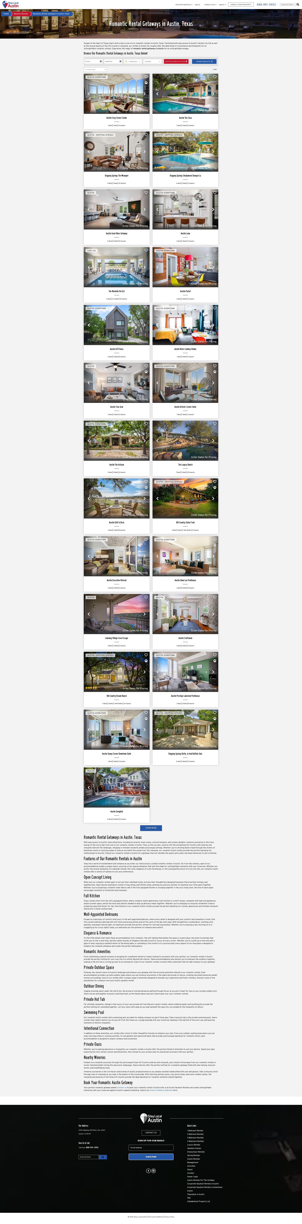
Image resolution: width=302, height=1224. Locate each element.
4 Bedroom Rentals (195, 1141)
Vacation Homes (194, 1148)
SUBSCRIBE (151, 1156)
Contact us (121, 1088)
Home (6, 14)
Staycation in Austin (195, 1194)
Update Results (203, 62)
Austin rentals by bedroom (161, 1090)
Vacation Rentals (183, 5)
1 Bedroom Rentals (195, 1131)
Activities (191, 1166)
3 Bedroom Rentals (195, 1138)
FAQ (189, 1198)
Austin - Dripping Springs (100, 135)
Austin (90, 193)
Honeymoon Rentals (196, 1152)
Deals (197, 5)
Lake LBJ (91, 251)
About (222, 5)
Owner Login (192, 1177)
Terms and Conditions (155, 1217)
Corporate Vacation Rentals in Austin (203, 1184)
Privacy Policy (169, 1217)
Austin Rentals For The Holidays (200, 1180)
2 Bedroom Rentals (195, 1134)
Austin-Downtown (96, 77)
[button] (176, 61)
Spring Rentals (193, 1155)
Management (192, 1162)
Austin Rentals (193, 1159)
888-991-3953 (92, 1147)
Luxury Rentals (193, 1145)
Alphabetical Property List (198, 1201)
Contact (190, 1173)
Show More (151, 828)
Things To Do (209, 5)
